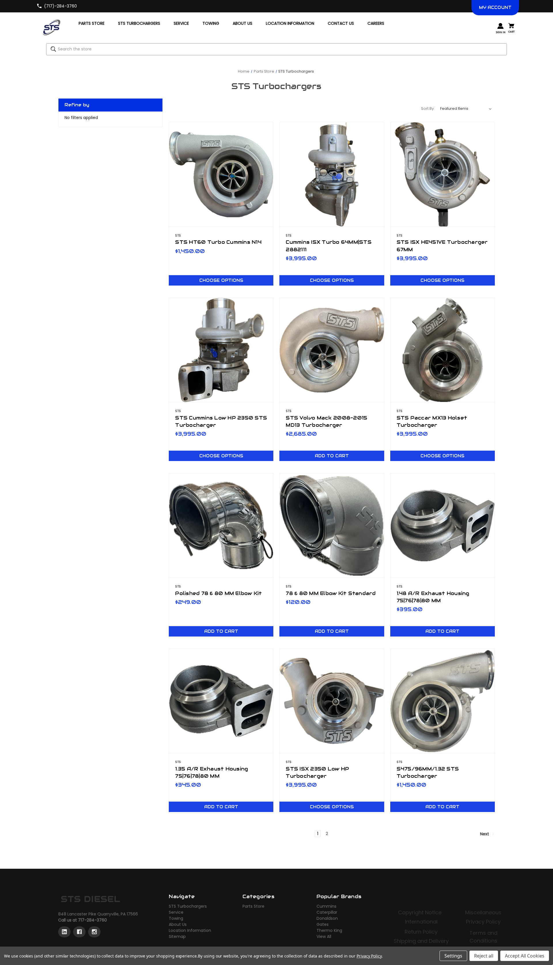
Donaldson (327, 918)
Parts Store (253, 906)
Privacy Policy (483, 921)
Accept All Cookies (524, 956)
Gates (323, 924)
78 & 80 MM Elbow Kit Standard (331, 593)
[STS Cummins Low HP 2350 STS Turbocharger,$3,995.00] (221, 350)
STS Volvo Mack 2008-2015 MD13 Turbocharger (326, 421)
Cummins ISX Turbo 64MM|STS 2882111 (329, 245)
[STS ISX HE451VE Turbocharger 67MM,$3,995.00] (443, 174)
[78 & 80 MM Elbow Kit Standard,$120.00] (332, 525)
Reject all (483, 956)
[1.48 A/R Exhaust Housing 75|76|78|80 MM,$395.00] (443, 525)
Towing (176, 918)
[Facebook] (79, 932)
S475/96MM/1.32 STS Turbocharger (428, 772)
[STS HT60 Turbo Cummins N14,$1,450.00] (221, 174)
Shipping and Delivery (421, 941)
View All (324, 936)
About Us (178, 924)
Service (176, 912)
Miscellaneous (483, 912)
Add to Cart (332, 455)
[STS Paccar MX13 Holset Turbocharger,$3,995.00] (443, 350)
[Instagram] (94, 932)
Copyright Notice (420, 912)
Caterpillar (327, 912)
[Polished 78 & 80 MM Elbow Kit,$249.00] (221, 525)
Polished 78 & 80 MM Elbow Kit (218, 593)
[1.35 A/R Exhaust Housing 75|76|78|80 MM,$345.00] (221, 701)
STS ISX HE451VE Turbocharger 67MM (442, 245)
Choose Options (221, 280)
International (421, 921)
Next (485, 834)
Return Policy (421, 931)
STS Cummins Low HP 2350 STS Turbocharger (221, 421)
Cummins (326, 906)
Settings (453, 956)
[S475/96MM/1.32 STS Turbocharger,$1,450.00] (443, 701)
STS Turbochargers (188, 906)
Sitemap (177, 936)
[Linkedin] (64, 932)
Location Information (190, 930)
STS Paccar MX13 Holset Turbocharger (432, 421)
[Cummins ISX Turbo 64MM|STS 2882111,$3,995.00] (332, 174)
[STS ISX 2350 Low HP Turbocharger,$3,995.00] (332, 701)
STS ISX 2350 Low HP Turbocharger (317, 772)
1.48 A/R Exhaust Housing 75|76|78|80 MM (433, 597)
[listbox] (466, 108)
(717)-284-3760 (60, 6)
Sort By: (428, 108)
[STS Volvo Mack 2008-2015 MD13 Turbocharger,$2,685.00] (332, 350)
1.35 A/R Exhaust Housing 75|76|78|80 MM (211, 772)
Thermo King (329, 930)
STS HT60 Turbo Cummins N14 (218, 242)
